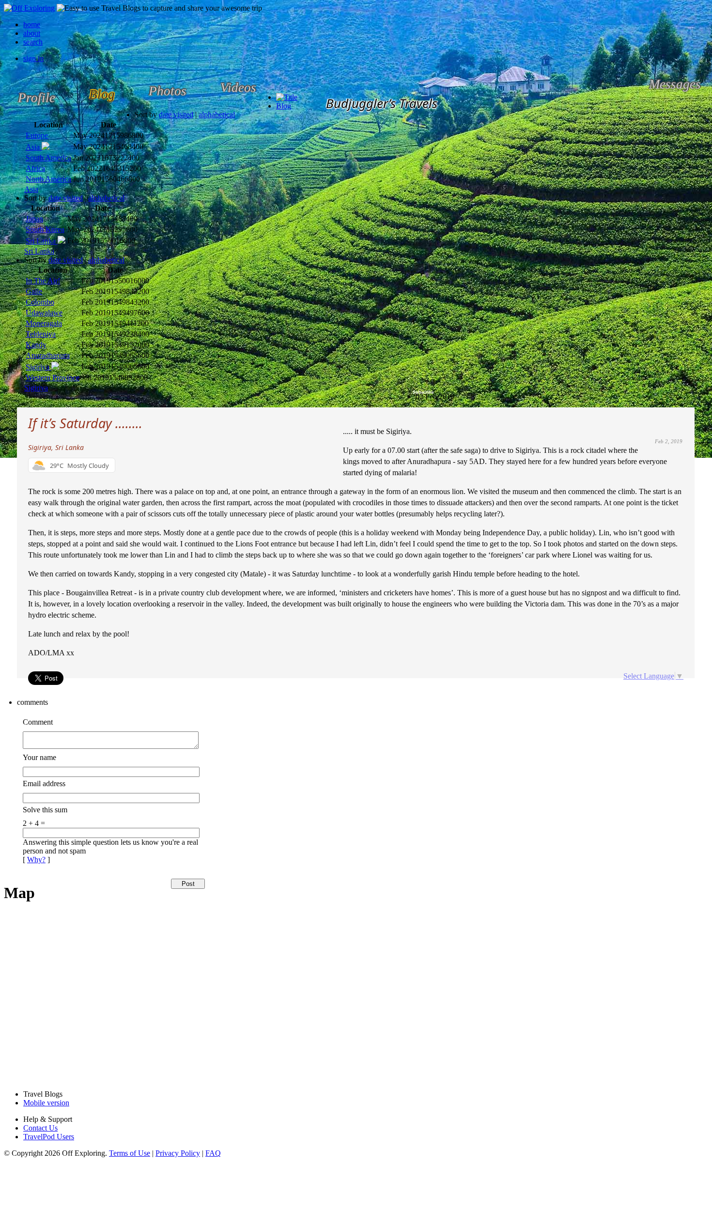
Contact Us (40, 1128)
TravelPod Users (48, 1136)
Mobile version (46, 1103)
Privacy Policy (177, 1153)
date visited (176, 114)
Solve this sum (45, 810)
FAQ (213, 1153)
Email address (44, 783)
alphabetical (217, 114)
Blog (283, 106)
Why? (36, 859)
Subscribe (423, 392)
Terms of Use (129, 1153)
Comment (38, 722)
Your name (39, 757)
